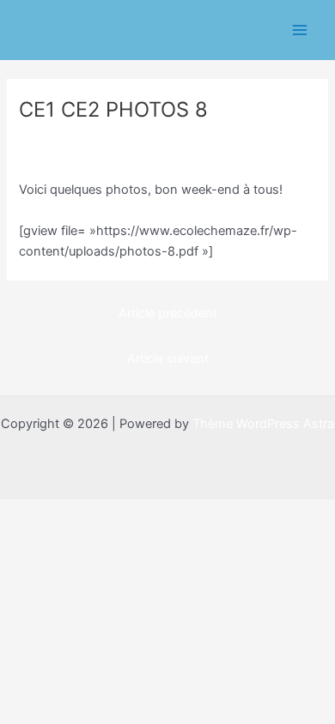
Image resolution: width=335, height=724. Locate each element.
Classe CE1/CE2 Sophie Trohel (116, 139)
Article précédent (168, 313)
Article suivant (168, 358)
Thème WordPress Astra (263, 423)
